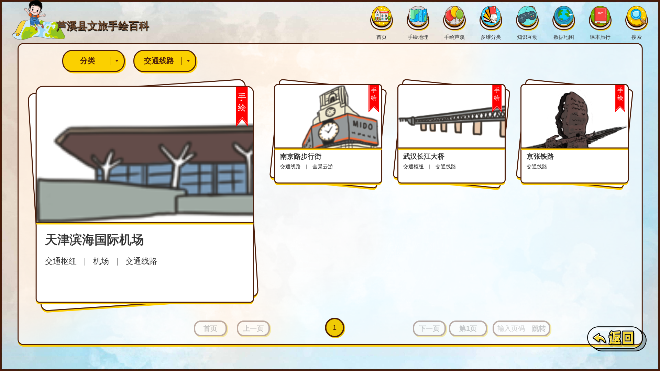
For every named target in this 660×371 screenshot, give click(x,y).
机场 (101, 261)
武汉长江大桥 (423, 156)
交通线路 (159, 60)
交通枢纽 (61, 261)
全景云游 (322, 166)
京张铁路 (540, 156)
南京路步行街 (300, 156)
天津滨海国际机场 (94, 240)
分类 (87, 60)
